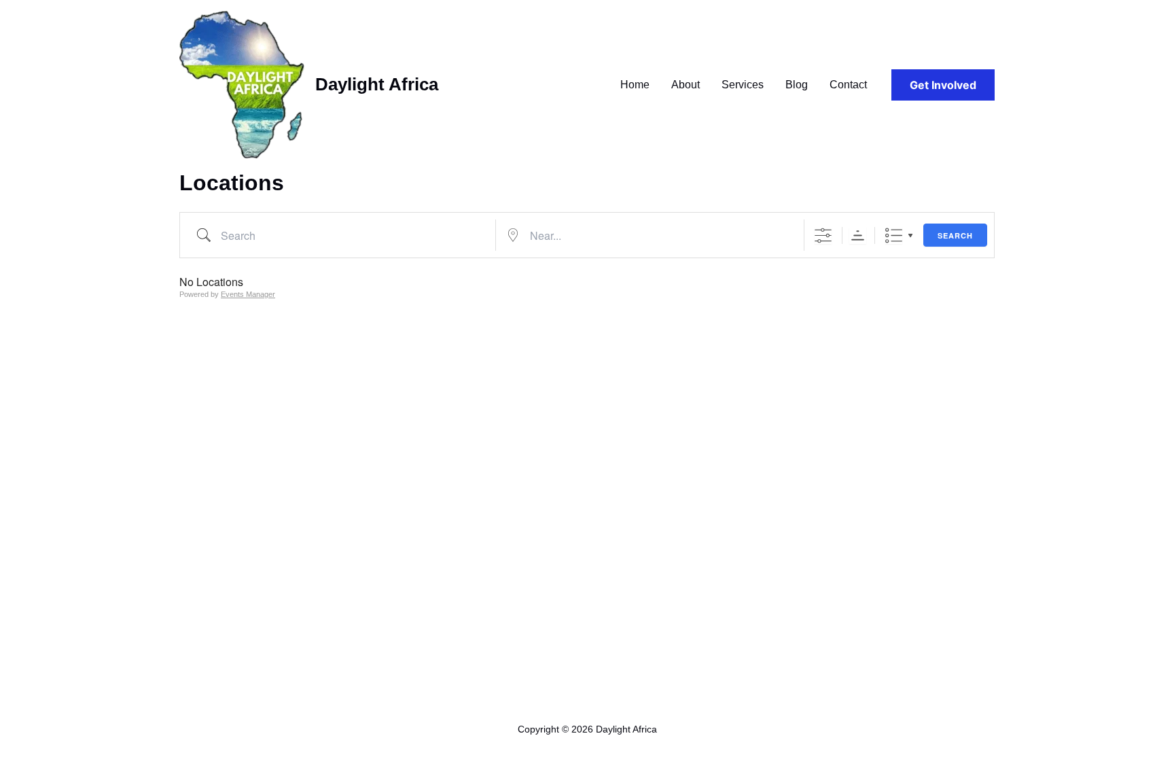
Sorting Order (857, 235)
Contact (848, 84)
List (893, 235)
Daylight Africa (376, 84)
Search (955, 235)
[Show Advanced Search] (823, 235)
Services (743, 84)
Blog (796, 84)
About (685, 84)
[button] (943, 85)
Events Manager (248, 294)
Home (635, 84)
